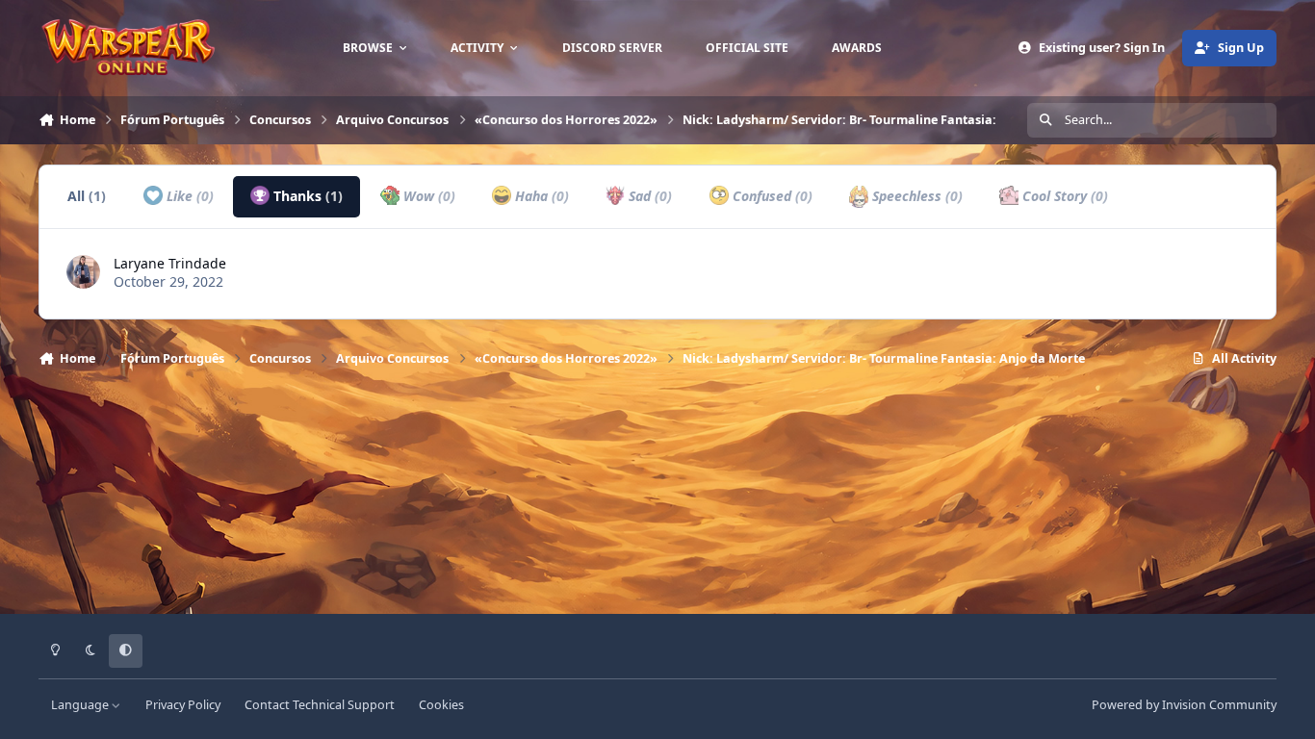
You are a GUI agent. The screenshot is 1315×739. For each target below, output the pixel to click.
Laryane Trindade (170, 263)
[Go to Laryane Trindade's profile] (83, 272)
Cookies (441, 705)
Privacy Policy (182, 705)
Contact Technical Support (320, 705)
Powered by (1184, 705)
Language (81, 705)
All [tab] (86, 196)
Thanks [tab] (306, 196)
